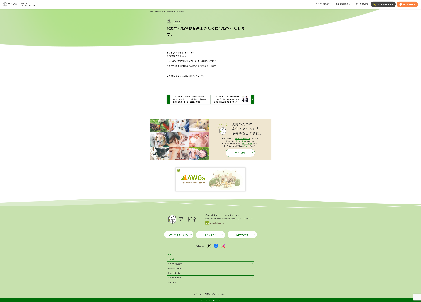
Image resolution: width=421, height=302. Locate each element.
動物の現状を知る (175, 268)
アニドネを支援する (385, 4)
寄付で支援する (409, 4)
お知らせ (171, 259)
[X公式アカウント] (209, 246)
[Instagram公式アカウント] (223, 246)
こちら (244, 146)
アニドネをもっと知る (179, 234)
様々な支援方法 (241, 141)
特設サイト (172, 282)
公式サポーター (247, 143)
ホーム (151, 11)
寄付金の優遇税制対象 (242, 138)
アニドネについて (175, 277)
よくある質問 (210, 234)
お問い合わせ (242, 234)
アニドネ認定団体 (175, 263)
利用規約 (207, 294)
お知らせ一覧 (158, 11)
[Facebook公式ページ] (216, 246)
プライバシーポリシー (219, 294)
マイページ (197, 294)
